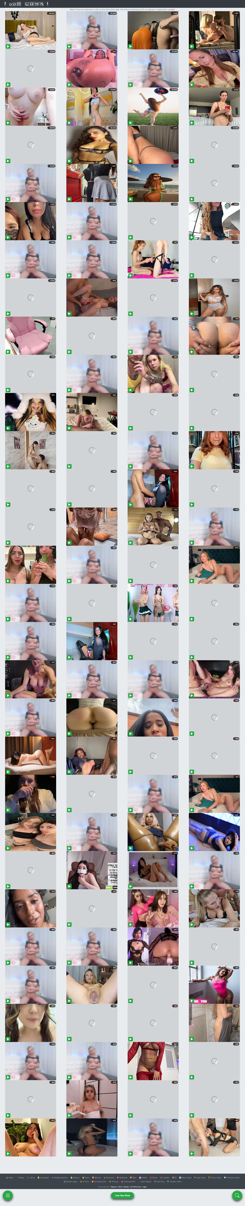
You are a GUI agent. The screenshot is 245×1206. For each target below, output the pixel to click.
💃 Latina (31, 1177)
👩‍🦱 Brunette (108, 1177)
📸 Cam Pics (159, 1181)
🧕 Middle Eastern (60, 1177)
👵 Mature (75, 1177)
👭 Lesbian (165, 1177)
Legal (144, 1187)
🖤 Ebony (20, 1177)
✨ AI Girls (84, 1181)
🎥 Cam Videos (144, 1181)
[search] (237, 1195)
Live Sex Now (122, 1195)
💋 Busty (153, 1177)
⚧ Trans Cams (214, 1177)
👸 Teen (85, 1177)
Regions (114, 1187)
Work (120, 1187)
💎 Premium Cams (232, 1177)
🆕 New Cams (185, 1177)
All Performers (135, 1187)
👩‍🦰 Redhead (122, 1177)
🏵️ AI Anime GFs (98, 1181)
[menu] (8, 1195)
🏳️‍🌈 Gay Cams (200, 1177)
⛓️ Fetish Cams (70, 1181)
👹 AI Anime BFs (128, 1181)
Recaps (126, 1187)
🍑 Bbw (133, 1177)
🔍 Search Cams (174, 1181)
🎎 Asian (9, 1177)
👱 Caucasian (43, 1177)
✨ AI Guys (113, 1181)
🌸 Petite (143, 1177)
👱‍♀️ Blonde (96, 1177)
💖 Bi (174, 1177)
